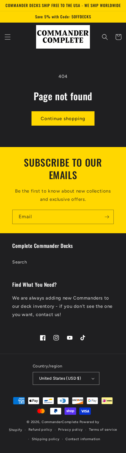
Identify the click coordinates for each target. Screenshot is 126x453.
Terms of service (103, 430)
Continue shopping (63, 118)
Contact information (82, 439)
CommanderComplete (60, 422)
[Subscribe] (106, 217)
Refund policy (40, 430)
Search (19, 262)
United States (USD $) (60, 378)
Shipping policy (46, 439)
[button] (7, 37)
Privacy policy (70, 430)
